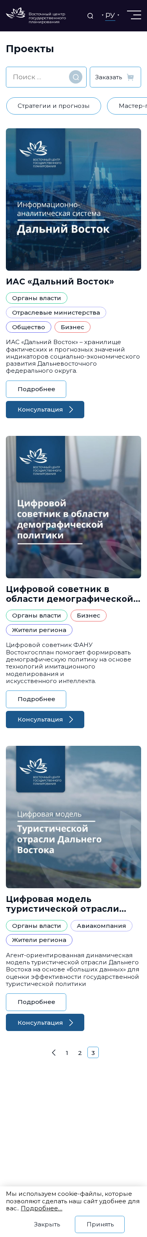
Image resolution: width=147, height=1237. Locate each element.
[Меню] (133, 15)
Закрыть (47, 1224)
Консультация (40, 409)
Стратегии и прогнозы (54, 105)
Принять (100, 1224)
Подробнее (36, 389)
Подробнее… (41, 1208)
